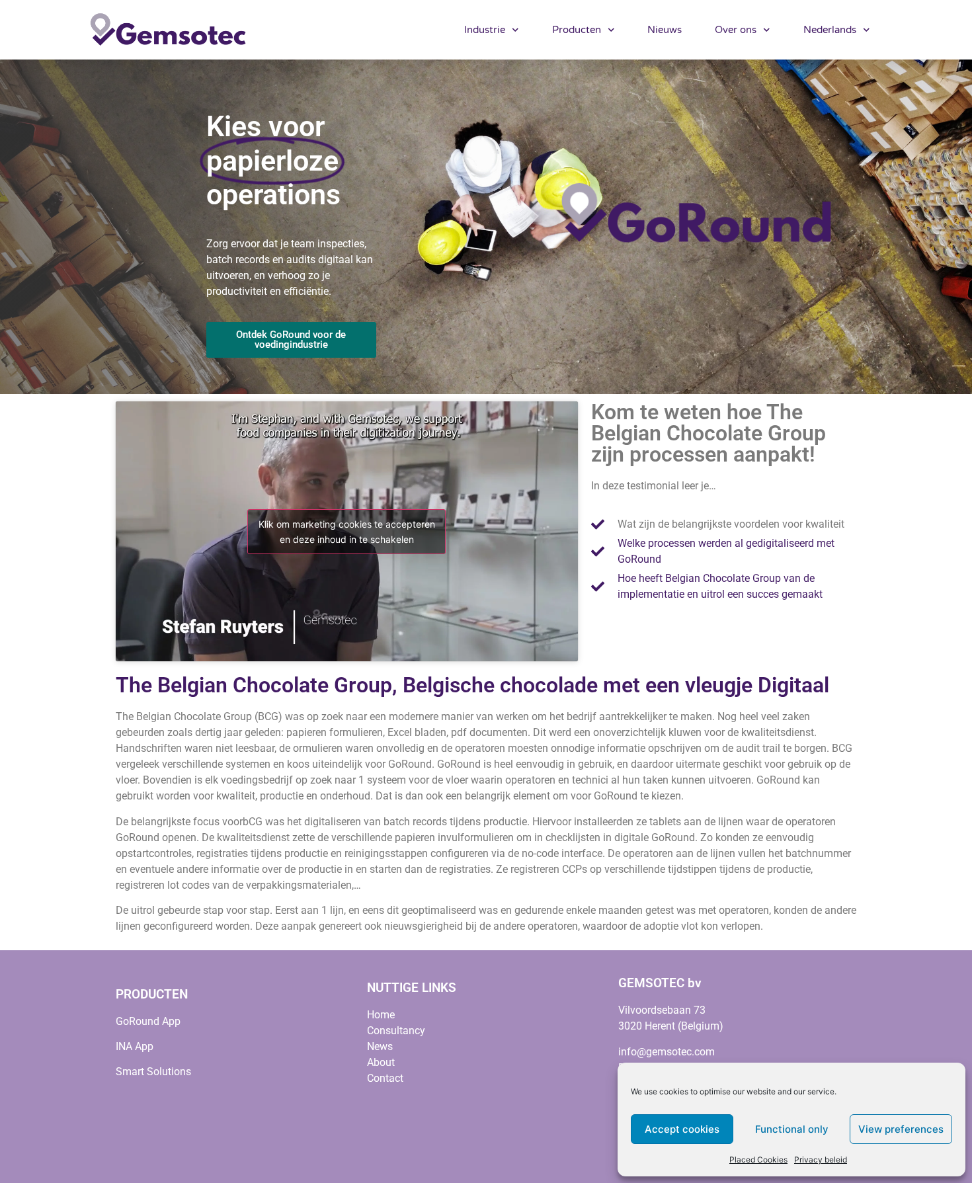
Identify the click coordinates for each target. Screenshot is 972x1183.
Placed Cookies (758, 1159)
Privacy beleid (820, 1159)
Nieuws (664, 30)
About (381, 1062)
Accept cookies (682, 1129)
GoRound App (148, 1021)
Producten (576, 30)
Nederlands (829, 30)
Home (381, 1014)
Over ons (735, 30)
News (380, 1046)
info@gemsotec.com (666, 1051)
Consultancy (396, 1030)
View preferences (901, 1129)
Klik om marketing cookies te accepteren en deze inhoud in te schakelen (347, 531)
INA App (134, 1046)
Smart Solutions (153, 1071)
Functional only (792, 1129)
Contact (385, 1078)
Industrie (484, 30)
